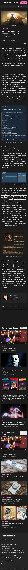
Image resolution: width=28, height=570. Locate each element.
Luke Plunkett (6, 374)
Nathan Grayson (7, 426)
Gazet (23, 568)
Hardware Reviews (6, 474)
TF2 (24, 306)
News (2, 420)
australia (4, 368)
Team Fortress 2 (17, 306)
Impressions (4, 521)
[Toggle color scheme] (17, 7)
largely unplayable (21, 55)
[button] (3, 544)
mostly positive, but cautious (17, 199)
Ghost (19, 568)
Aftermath (7, 568)
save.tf (10, 221)
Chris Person (6, 36)
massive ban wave (13, 86)
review (3, 346)
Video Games (4, 28)
